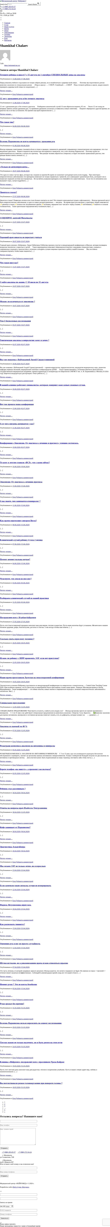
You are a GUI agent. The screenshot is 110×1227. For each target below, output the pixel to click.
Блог (6, 38)
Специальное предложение (12, 703)
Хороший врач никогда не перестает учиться (21, 237)
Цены (6, 31)
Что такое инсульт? (9, 263)
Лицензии (8, 36)
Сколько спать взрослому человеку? (17, 639)
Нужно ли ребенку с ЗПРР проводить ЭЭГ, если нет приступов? (29, 658)
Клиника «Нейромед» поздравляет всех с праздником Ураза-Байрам (32, 1062)
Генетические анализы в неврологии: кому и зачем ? (24, 340)
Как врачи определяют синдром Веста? (18, 520)
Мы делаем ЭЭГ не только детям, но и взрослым (23, 866)
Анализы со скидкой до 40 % (13, 726)
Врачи (6, 29)
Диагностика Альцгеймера (12, 847)
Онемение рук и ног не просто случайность (20, 944)
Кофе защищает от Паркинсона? (15, 827)
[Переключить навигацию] (1, 17)
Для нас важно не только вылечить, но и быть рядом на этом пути (31, 1042)
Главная (7, 23)
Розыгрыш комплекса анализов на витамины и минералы (27, 746)
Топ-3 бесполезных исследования (15, 321)
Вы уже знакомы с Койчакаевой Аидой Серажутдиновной (27, 359)
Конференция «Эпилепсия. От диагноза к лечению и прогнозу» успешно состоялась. (39, 443)
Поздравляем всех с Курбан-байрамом (18, 617)
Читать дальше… (6, 91)
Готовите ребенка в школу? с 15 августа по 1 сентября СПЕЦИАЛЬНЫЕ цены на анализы (42, 75)
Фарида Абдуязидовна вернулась (15, 905)
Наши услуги (9, 27)
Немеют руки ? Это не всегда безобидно (18, 984)
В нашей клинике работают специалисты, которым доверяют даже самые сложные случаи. (43, 385)
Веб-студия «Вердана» (21, 1187)
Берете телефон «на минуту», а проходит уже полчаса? (25, 769)
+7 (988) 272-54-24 (9, 9)
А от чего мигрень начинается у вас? (17, 424)
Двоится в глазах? (8, 192)
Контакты (7, 40)
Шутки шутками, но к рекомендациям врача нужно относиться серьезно (34, 963)
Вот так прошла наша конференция (17, 404)
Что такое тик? (7, 122)
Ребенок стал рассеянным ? (13, 789)
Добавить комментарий (24, 94)
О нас (6, 25)
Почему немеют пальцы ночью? (15, 559)
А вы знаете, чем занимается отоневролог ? (20, 501)
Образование (9, 32)
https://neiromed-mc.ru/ (12, 65)
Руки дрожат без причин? (12, 1004)
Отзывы (7, 34)
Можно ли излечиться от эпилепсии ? (17, 301)
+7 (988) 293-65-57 (9, 7)
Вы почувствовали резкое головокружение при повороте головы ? (31, 1083)
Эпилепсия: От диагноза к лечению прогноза (21, 482)
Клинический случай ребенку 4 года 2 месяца (21, 540)
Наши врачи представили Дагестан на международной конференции (32, 677)
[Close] (1, 19)
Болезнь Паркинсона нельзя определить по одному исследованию (31, 1023)
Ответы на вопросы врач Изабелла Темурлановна (23, 808)
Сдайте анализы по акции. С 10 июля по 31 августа (24, 282)
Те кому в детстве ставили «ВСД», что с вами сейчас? (25, 462)
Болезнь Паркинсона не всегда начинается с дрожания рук (27, 141)
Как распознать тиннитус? (12, 924)
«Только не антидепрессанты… (14, 167)
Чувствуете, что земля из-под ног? (16, 579)
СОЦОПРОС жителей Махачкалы (16, 218)
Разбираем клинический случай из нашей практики (24, 598)
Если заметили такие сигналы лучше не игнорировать (25, 885)
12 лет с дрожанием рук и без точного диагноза (22, 98)
